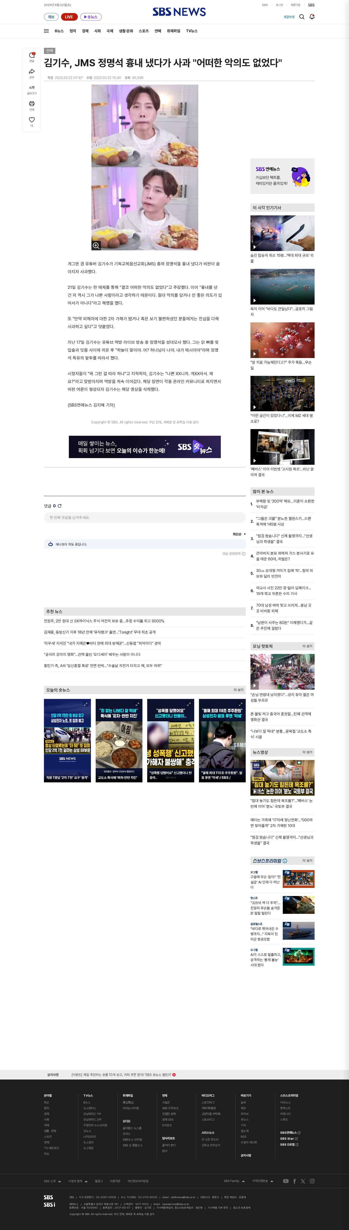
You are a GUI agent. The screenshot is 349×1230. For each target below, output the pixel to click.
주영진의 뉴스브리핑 (95, 1125)
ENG (265, 5)
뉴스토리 (88, 1142)
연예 (158, 31)
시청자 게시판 (249, 1142)
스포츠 (144, 31)
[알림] (312, 17)
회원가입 (295, 5)
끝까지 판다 (169, 1145)
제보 (243, 1108)
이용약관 (115, 1181)
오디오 (127, 1120)
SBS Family (234, 1181)
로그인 (279, 5)
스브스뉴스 (208, 1131)
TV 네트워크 (51, 1148)
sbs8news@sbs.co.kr (183, 1197)
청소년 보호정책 (241, 1207)
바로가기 (246, 1094)
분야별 (48, 1094)
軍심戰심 (128, 1102)
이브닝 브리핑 (131, 1108)
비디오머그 (208, 1094)
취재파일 (173, 31)
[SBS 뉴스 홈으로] (179, 12)
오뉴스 (87, 1131)
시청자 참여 (78, 1181)
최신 (46, 1102)
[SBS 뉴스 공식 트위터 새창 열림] (302, 1181)
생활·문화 (126, 31)
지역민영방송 (263, 1181)
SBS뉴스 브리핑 (132, 1139)
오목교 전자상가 (211, 1145)
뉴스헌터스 (89, 1108)
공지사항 (246, 1155)
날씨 (243, 1102)
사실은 (166, 1102)
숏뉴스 (245, 1119)
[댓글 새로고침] (59, 506)
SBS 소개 (52, 1181)
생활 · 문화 (50, 1131)
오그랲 (254, 872)
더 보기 (237, 689)
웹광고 (99, 1181)
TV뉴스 (192, 31)
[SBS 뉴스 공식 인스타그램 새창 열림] (312, 1181)
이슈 (46, 1154)
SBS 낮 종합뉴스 (133, 1145)
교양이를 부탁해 (211, 1114)
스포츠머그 (208, 1102)
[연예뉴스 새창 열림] (282, 176)
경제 (85, 31)
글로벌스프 (256, 924)
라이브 (245, 1114)
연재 (164, 1094)
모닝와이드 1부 (92, 1114)
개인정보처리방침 (137, 1181)
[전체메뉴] (46, 31)
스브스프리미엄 (289, 1094)
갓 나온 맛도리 (210, 1139)
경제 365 (168, 1119)
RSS (243, 1136)
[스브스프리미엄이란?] (286, 861)
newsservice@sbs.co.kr (175, 1204)
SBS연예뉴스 (288, 1132)
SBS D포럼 (287, 1144)
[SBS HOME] (311, 5)
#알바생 (289, 17)
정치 (73, 31)
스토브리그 (208, 1119)
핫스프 (254, 898)
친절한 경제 (169, 1114)
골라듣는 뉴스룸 (132, 1128)
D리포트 (167, 1125)
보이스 (127, 1134)
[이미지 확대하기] (96, 245)
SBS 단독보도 (170, 1108)
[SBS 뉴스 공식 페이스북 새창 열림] (294, 1181)
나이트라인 (89, 1136)
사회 (97, 31)
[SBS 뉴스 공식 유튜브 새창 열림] (286, 1181)
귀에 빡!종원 (209, 1108)
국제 (110, 31)
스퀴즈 (284, 1119)
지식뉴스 (285, 1102)
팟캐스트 (285, 1108)
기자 (243, 1125)
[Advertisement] (145, 581)
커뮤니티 (285, 1114)
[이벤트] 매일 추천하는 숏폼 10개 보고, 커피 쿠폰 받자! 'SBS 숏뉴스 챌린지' (121, 1074)
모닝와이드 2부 (92, 1119)
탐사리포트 (168, 1137)
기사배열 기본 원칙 (218, 1207)
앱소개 (245, 1131)
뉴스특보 (88, 1148)
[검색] (302, 17)
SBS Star (287, 1138)
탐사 (164, 1151)
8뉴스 (59, 31)
